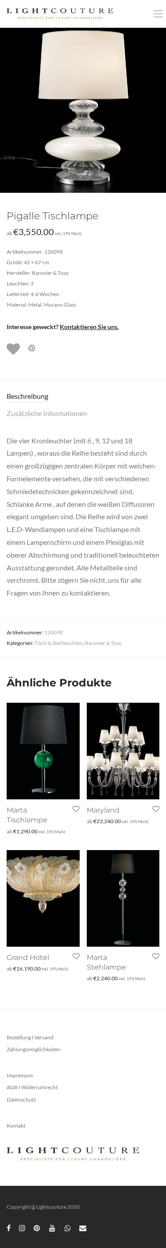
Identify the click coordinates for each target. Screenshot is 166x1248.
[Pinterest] (37, 1227)
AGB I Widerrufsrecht (32, 1087)
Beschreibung (27, 396)
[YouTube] (52, 1227)
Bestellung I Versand (30, 1037)
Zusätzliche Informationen (47, 413)
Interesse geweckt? (63, 326)
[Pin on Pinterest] (32, 348)
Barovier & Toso (103, 643)
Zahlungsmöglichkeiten (34, 1049)
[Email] (82, 1227)
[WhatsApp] (68, 1227)
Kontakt (16, 1125)
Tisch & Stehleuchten (59, 643)
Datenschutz (21, 1099)
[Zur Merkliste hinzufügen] (14, 349)
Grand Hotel (28, 957)
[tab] (83, 396)
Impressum (20, 1075)
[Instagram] (22, 1227)
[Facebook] (9, 1227)
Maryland (103, 810)
